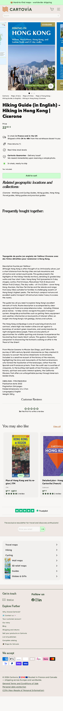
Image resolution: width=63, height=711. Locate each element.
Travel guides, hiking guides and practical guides (23, 195)
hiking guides (43, 193)
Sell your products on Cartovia (14, 633)
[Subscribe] (42, 529)
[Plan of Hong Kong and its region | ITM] (21, 464)
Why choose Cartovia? (11, 612)
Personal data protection (14, 687)
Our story (6, 623)
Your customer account (11, 619)
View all (57, 426)
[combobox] (31, 15)
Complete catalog (9, 640)
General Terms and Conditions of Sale (20, 683)
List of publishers (9, 637)
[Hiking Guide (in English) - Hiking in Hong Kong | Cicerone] (31, 230)
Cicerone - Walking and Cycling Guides (19, 193)
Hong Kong (54, 193)
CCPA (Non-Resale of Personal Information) (23, 690)
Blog (4, 626)
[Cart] (51, 9)
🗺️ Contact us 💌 (9, 615)
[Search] (58, 15)
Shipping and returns (10, 630)
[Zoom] (50, 86)
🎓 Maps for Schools (10, 644)
